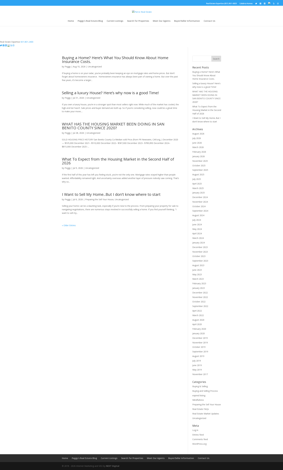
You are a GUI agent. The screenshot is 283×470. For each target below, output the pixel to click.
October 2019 (198, 347)
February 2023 (199, 283)
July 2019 (196, 360)
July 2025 (196, 179)
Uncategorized (95, 66)
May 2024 (197, 229)
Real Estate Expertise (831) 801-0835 (221, 4)
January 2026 (198, 156)
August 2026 (198, 133)
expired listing (198, 395)
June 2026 (197, 142)
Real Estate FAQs (200, 409)
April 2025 (197, 183)
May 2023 (197, 274)
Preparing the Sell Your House (99, 199)
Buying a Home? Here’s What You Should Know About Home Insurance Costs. (115, 59)
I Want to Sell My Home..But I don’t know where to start (111, 194)
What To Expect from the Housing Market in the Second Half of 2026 (118, 161)
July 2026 (196, 138)
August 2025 (198, 174)
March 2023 (198, 278)
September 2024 (200, 210)
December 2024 (200, 197)
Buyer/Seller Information (187, 21)
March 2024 (198, 238)
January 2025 (198, 192)
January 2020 (198, 333)
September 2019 (200, 351)
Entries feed (198, 434)
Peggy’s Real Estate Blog (90, 21)
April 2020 (197, 324)
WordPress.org (199, 443)
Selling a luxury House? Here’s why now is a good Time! (110, 92)
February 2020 (199, 328)
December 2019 (200, 338)
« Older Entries (69, 225)
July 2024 (196, 219)
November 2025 (200, 161)
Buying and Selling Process (205, 391)
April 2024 (197, 233)
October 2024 (198, 206)
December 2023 (200, 247)
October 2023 (198, 256)
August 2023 (198, 265)
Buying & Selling (200, 386)
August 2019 (198, 356)
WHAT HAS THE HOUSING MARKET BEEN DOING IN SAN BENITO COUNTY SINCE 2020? (113, 125)
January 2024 (198, 242)
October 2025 (198, 165)
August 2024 (198, 215)
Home (71, 21)
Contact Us (209, 21)
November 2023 (200, 251)
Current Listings (115, 21)
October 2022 (198, 301)
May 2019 (197, 369)
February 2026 (199, 151)
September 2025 (200, 170)
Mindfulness (198, 399)
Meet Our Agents (161, 21)
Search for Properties (138, 21)
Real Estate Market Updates (205, 413)
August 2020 (198, 319)
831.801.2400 (27, 41)
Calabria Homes (246, 4)
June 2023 (197, 269)
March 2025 (198, 188)
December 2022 (200, 292)
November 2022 (200, 297)
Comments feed (200, 439)
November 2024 (200, 201)
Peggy (68, 66)
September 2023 (200, 260)
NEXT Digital (112, 466)
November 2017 (200, 374)
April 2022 (197, 310)
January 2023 (198, 288)
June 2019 (197, 365)
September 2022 (200, 306)
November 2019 (200, 342)
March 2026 (198, 147)
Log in (195, 430)
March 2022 (198, 315)
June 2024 (197, 224)
